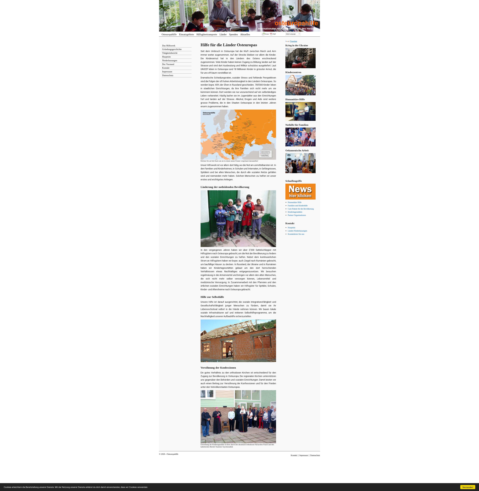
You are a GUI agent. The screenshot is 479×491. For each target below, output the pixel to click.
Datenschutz (167, 75)
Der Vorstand (168, 64)
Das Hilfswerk (168, 45)
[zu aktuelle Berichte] (300, 192)
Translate (293, 41)
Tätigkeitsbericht (169, 53)
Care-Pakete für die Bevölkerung (301, 209)
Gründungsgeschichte (172, 49)
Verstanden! (467, 487)
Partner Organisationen (297, 215)
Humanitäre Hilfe (294, 202)
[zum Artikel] (300, 85)
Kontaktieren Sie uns (296, 234)
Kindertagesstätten (295, 212)
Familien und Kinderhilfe (298, 206)
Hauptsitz (166, 56)
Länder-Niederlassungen (297, 231)
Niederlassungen (169, 60)
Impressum (167, 71)
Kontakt (165, 68)
